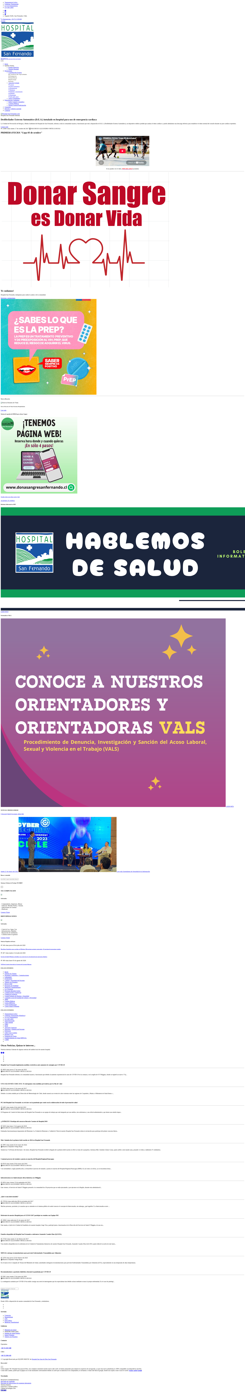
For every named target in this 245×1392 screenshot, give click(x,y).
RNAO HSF (8, 984)
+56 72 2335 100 (6, 1348)
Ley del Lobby (9, 7)
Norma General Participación (17, 105)
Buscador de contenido (8, 1381)
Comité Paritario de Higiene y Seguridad (17, 996)
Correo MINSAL (10, 1003)
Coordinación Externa (15, 72)
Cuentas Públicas (13, 103)
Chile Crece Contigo (11, 1033)
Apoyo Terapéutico (14, 98)
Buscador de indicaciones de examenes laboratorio (16, 1383)
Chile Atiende (9, 1022)
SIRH (6, 999)
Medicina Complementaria (13, 987)
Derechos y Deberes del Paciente (14, 1029)
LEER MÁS (4, 611)
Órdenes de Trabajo (10, 973)
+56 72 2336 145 (6, 1355)
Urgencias (8, 107)
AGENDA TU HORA (8, 500)
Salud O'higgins (9, 1335)
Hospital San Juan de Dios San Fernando (44, 1359)
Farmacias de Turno (11, 1036)
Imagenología (9, 1317)
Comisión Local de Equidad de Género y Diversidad (20, 998)
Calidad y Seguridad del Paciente (15, 980)
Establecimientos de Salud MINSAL (16, 1038)
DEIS (6, 1026)
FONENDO (8, 979)
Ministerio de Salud (10, 1330)
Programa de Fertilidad (11, 986)
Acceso (3, 21)
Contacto (7, 110)
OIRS (6, 1024)
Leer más (3, 410)
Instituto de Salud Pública (12, 1333)
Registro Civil (9, 1034)
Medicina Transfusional (12, 1322)
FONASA (8, 1031)
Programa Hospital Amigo (12, 991)
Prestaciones (8, 71)
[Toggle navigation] (2, 61)
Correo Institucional (11, 1004)
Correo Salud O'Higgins (12, 1006)
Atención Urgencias (11, 1027)
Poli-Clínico (8, 1320)
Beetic (6, 972)
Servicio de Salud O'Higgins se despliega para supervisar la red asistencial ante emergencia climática (24, 956)
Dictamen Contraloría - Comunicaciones (17, 975)
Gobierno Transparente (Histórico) (15, 1015)
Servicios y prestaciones (8, 298)
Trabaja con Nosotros (11, 982)
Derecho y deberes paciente (13, 109)
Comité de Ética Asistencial (13, 992)
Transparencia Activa (11, 2)
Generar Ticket (5, 912)
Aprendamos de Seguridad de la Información (136, 871)
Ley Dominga (9, 989)
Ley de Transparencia (11, 6)
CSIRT (7, 1039)
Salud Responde (9, 1021)
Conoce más (4, 127)
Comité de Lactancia (11, 994)
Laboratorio (8, 977)
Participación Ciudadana (12, 100)
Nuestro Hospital (13, 69)
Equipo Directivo (13, 67)
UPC (6, 1319)
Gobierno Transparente (11, 4)
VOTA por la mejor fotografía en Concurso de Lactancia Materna (16, 964)
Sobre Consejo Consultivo (16, 102)
